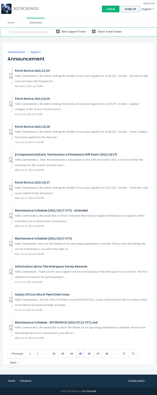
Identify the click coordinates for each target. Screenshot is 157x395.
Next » (14, 362)
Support (35, 52)
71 (124, 353)
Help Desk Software (71, 391)
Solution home (17, 52)
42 (54, 353)
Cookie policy (136, 381)
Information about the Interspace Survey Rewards (51, 266)
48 (106, 353)
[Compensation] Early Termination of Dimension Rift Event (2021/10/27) (66, 154)
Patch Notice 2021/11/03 (32, 70)
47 (97, 353)
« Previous (17, 353)
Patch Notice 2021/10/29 (32, 98)
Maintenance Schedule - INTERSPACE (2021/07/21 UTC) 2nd (56, 322)
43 (62, 353)
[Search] (10, 32)
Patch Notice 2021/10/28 (32, 126)
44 (71, 353)
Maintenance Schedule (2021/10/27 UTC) (43, 238)
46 (89, 353)
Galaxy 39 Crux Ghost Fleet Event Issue (42, 294)
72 (132, 353)
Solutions (36, 22)
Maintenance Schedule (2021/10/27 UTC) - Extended (51, 210)
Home (11, 22)
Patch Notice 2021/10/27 (32, 182)
